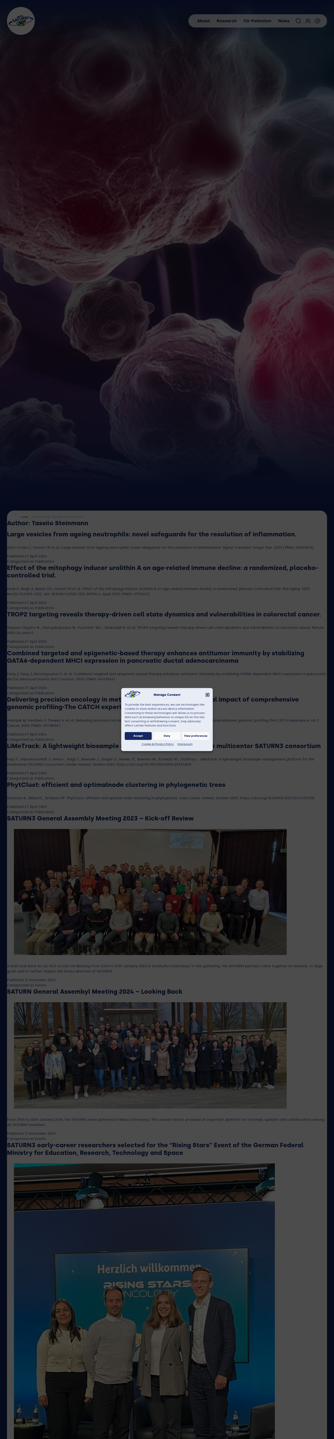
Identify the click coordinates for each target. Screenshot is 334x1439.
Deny (167, 736)
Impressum (185, 744)
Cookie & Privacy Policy (158, 744)
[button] (207, 695)
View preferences (195, 736)
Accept (138, 736)
